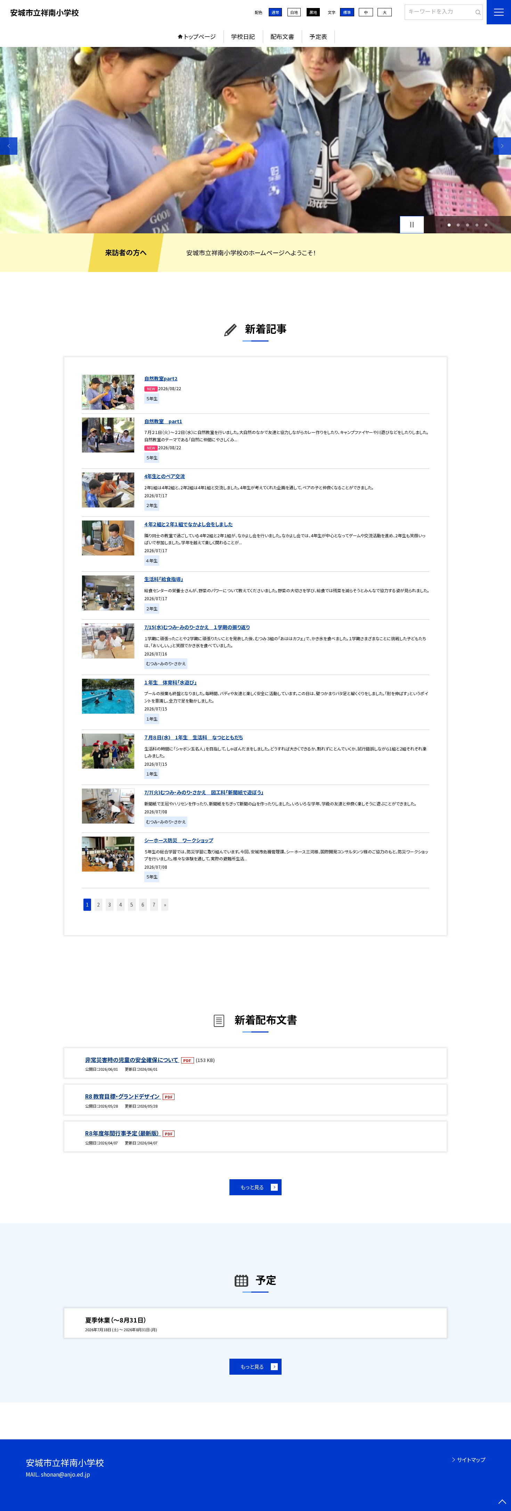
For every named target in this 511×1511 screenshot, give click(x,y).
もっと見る (252, 1187)
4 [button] (476, 225)
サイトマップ (471, 1459)
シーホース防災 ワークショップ (178, 840)
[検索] (477, 11)
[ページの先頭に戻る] (502, 1502)
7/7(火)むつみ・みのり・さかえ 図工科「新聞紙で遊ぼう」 (203, 792)
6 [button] (142, 904)
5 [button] (486, 225)
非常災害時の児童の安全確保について (132, 1059)
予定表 (318, 36)
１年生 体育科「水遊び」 (170, 682)
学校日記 (243, 36)
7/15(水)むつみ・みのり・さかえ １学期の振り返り (197, 627)
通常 (275, 12)
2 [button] (458, 225)
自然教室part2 (160, 378)
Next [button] (502, 146)
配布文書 (282, 36)
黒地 (313, 12)
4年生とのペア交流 (164, 476)
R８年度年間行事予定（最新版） (123, 1133)
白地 (294, 12)
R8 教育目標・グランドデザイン (123, 1096)
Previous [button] (8, 146)
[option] (255, 140)
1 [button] (449, 225)
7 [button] (154, 904)
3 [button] (467, 225)
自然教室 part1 (163, 421)
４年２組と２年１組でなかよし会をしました (188, 524)
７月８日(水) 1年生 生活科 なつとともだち (193, 737)
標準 (347, 12)
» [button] (165, 904)
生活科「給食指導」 (163, 579)
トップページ (200, 36)
